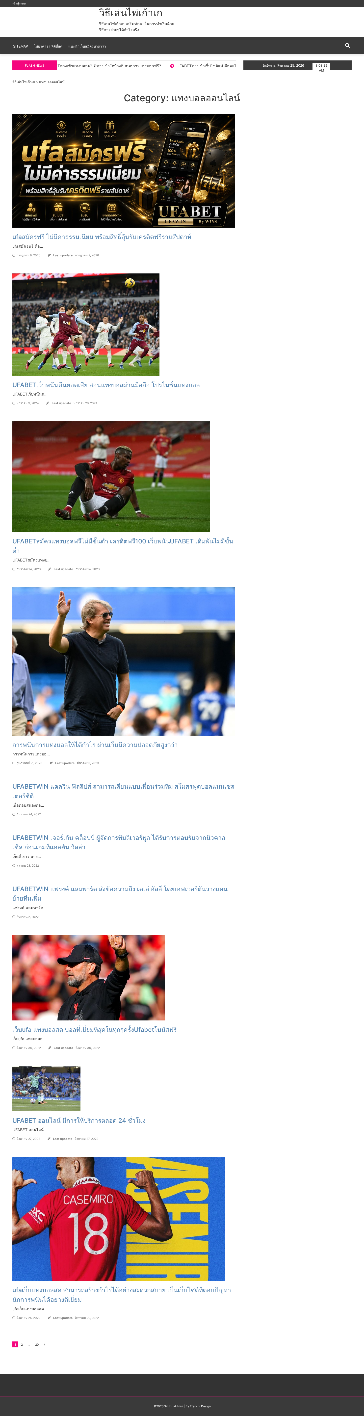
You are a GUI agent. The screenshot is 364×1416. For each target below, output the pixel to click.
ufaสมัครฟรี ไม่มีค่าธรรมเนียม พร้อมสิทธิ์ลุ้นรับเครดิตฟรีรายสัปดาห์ (101, 236)
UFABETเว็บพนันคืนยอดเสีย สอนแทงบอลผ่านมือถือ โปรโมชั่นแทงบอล (106, 385)
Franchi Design (200, 1406)
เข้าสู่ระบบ (19, 3)
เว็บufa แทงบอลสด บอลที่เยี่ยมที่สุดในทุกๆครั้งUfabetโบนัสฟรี (94, 1029)
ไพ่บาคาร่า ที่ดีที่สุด (48, 46)
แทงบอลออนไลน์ (52, 82)
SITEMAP (20, 46)
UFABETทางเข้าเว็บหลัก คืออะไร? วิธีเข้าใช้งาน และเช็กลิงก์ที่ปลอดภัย (232, 65)
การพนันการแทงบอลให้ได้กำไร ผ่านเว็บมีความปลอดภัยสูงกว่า (95, 744)
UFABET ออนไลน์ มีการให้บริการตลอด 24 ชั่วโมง (79, 1120)
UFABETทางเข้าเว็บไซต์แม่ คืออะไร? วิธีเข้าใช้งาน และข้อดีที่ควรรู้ (98, 65)
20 (37, 1344)
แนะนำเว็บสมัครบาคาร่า (87, 46)
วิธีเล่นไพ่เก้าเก (130, 13)
